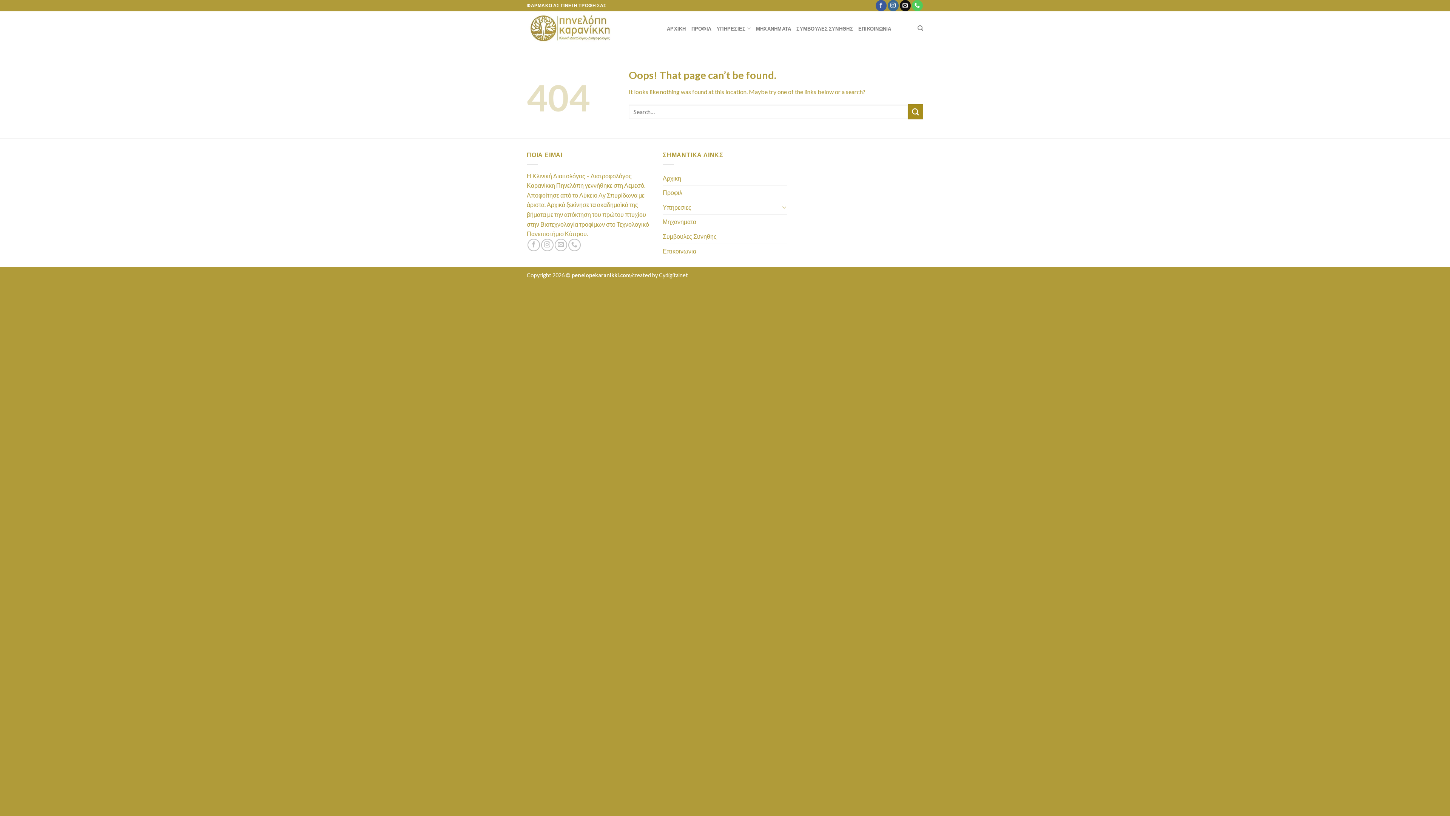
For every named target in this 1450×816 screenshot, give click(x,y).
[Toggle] (784, 207)
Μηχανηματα (773, 29)
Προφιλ (701, 29)
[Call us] (917, 5)
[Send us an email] (905, 5)
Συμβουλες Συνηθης (824, 29)
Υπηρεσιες (731, 29)
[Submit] (915, 111)
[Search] (920, 28)
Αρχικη (676, 29)
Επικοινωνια (875, 29)
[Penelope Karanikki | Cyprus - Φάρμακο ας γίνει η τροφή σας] (591, 28)
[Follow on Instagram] (893, 5)
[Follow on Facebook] (881, 5)
